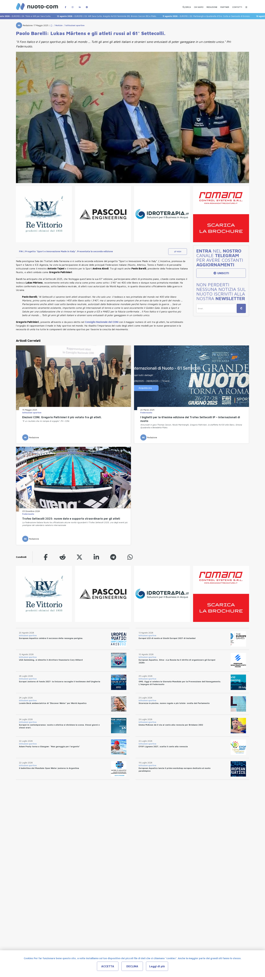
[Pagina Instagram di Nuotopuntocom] (72, 5)
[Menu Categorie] (246, 5)
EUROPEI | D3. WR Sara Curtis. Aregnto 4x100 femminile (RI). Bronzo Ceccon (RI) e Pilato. (74, 16)
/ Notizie (58, 25)
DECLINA (132, 966)
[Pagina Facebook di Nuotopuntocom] (65, 5)
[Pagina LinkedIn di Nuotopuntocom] (79, 5)
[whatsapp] (130, 557)
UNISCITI (223, 273)
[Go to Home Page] (51, 25)
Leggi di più (157, 966)
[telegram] (113, 557)
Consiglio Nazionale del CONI (102, 322)
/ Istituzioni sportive (73, 25)
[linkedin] (96, 557)
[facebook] (46, 557)
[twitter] (79, 557)
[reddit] (62, 557)
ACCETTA (107, 966)
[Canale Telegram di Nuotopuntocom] (86, 5)
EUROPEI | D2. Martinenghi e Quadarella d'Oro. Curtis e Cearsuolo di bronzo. (174, 16)
